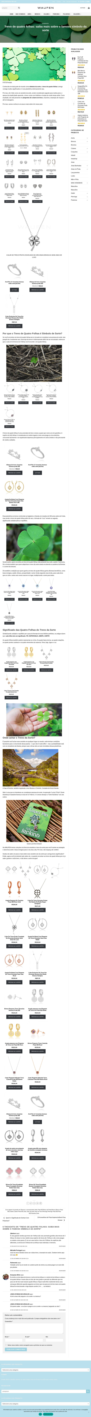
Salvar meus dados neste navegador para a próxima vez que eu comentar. (30, 1345)
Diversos (45, 23)
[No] (89, 1412)
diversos (51, 571)
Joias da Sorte (30, 1211)
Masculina (74, 186)
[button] (82, 8)
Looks (73, 176)
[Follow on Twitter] (82, 1)
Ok (40, 1414)
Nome (7, 1336)
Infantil (73, 155)
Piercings (56, 14)
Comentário (9, 1321)
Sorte (37, 1213)
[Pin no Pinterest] (37, 1203)
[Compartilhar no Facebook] (27, 1203)
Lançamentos (75, 172)
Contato (59, 1)
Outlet (73, 193)
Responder (62, 1246)
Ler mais (14, 290)
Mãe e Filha (74, 179)
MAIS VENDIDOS (20, 14)
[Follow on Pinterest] (87, 1)
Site (47, 1336)
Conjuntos (74, 152)
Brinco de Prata (47, 1209)
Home (11, 14)
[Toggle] (87, 138)
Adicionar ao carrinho (9, 152)
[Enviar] (18, 7)
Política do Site (48, 1414)
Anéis (29, 14)
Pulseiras (66, 14)
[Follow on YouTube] (88, 1)
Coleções (76, 14)
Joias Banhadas (76, 165)
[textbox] (45, 1370)
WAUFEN (8, 847)
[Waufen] (45, 8)
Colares (46, 14)
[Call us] (85, 1)
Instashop (74, 158)
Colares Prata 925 (18, 1211)
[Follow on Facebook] (78, 1)
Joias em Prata (75, 169)
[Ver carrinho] (89, 8)
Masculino (74, 190)
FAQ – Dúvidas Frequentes (70, 1)
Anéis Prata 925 (39, 1209)
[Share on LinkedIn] (40, 1203)
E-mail (27, 1336)
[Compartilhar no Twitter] (31, 1203)
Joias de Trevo (38, 1211)
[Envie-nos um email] (83, 1)
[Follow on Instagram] (80, 1)
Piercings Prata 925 (53, 1211)
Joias (25, 1211)
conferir (56, 850)
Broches (73, 145)
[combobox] (45, 1370)
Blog (54, 1)
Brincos (37, 14)
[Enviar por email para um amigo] (34, 1203)
